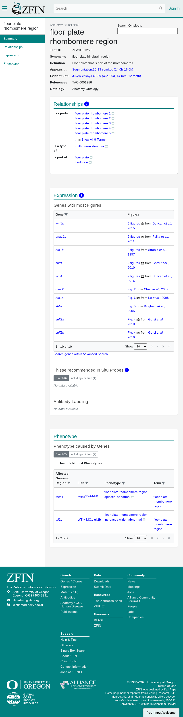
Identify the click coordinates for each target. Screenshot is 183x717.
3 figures (134, 223)
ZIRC (97, 606)
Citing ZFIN (68, 661)
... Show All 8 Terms (90, 139)
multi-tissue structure (89, 146)
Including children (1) (83, 378)
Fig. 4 (132, 319)
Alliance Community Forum (141, 599)
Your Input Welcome (161, 712)
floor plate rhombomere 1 (93, 113)
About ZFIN (68, 656)
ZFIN (97, 625)
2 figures (134, 236)
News (131, 581)
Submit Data (102, 586)
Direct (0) (61, 378)
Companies (135, 617)
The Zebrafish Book (108, 601)
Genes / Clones (71, 581)
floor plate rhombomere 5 (93, 133)
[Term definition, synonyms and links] (113, 113)
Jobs (130, 592)
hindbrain (81, 162)
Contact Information (74, 666)
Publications (68, 611)
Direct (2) (61, 454)
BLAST (99, 620)
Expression (68, 586)
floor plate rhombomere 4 (93, 128)
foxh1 (88, 497)
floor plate (82, 157)
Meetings (133, 586)
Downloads (102, 581)
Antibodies (67, 597)
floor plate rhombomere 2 (93, 118)
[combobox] (109, 8)
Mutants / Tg (69, 592)
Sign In (174, 8)
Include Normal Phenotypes (81, 463)
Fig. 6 (132, 297)
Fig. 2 (132, 289)
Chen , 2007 (156, 289)
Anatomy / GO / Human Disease (71, 604)
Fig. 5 (132, 306)
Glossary (66, 645)
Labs (130, 611)
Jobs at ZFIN (69, 672)
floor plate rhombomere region (21, 26)
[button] (66, 214)
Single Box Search (73, 650)
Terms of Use (167, 686)
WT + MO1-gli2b (89, 519)
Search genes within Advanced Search (81, 354)
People (132, 606)
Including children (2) (83, 454)
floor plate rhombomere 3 (93, 123)
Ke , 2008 (158, 297)
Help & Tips (68, 639)
